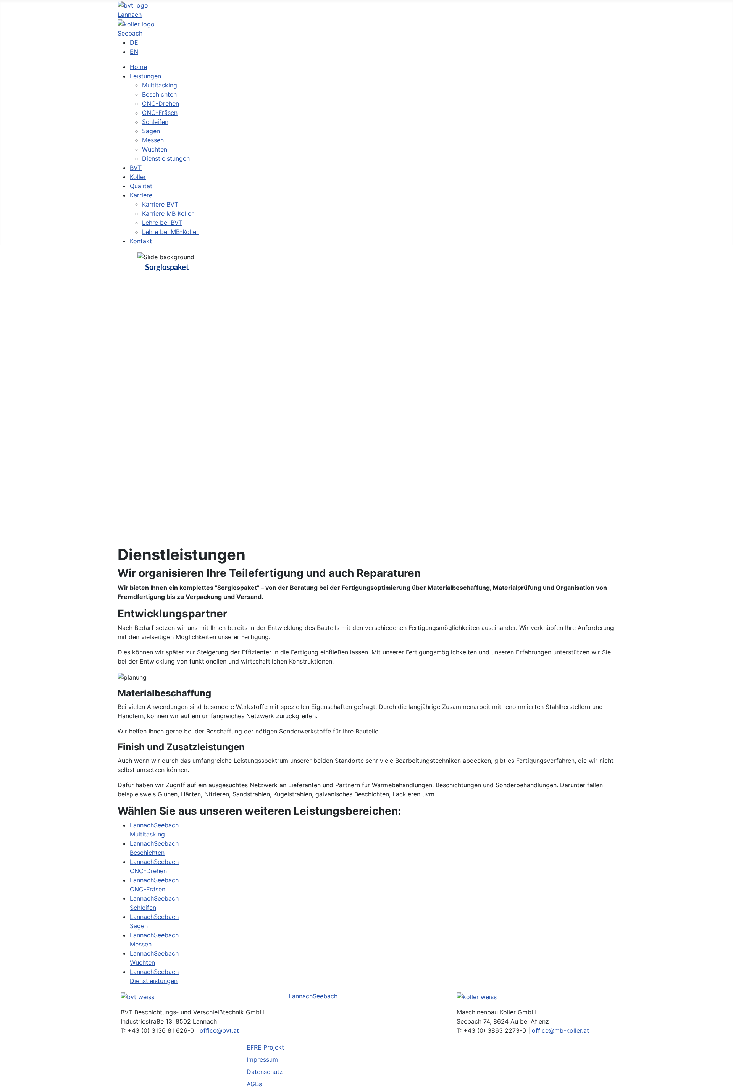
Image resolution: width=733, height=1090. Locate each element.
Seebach (130, 33)
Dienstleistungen (154, 981)
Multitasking (147, 834)
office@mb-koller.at (560, 1030)
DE (134, 42)
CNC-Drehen (148, 871)
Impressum (262, 1059)
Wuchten (142, 962)
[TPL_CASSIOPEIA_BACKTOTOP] (723, 1080)
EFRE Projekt (265, 1047)
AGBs (254, 1084)
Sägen (139, 926)
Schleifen (143, 907)
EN (134, 51)
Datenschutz (265, 1071)
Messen (141, 944)
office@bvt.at (219, 1030)
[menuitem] (138, 67)
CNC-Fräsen (147, 889)
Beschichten (147, 852)
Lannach (130, 14)
